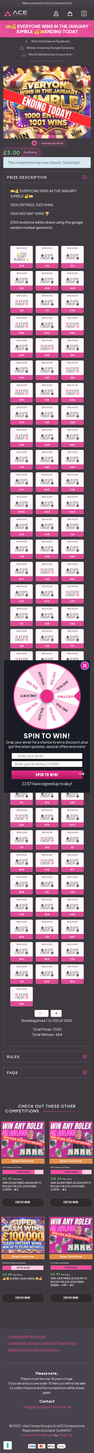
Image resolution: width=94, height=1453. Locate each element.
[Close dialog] (85, 665)
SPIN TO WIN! (47, 775)
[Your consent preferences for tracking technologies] (7, 1445)
